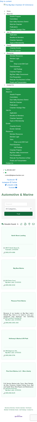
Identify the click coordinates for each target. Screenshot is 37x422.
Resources (10, 53)
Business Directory (10, 408)
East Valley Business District (19, 21)
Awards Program (15, 16)
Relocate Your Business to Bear (20, 79)
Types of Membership (17, 43)
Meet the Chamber (16, 24)
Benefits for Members (17, 37)
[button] (2, 224)
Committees (14, 19)
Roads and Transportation (18, 82)
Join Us (9, 32)
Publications (14, 27)
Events (9, 45)
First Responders (15, 77)
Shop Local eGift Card (21, 64)
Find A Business (15, 66)
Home (9, 11)
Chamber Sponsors (16, 40)
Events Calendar (15, 50)
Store (11, 61)
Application (13, 35)
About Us (10, 14)
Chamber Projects (16, 72)
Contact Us (10, 85)
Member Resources (16, 56)
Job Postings (18, 69)
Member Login (14, 58)
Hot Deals (28, 408)
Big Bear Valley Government (19, 74)
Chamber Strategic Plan (17, 29)
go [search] (19, 214)
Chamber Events (15, 48)
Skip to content (6, 1)
